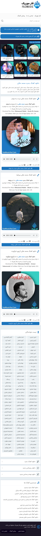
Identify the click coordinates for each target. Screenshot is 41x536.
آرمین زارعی (33, 340)
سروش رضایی (8, 392)
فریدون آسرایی (33, 418)
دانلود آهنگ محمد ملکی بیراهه (26, 175)
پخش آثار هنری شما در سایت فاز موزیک (26, 36)
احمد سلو (8, 344)
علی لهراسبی (20, 409)
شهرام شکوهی (20, 405)
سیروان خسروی (8, 396)
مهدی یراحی (33, 444)
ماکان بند (33, 425)
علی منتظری (8, 409)
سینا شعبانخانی (33, 402)
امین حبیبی (33, 337)
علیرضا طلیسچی (20, 412)
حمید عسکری (20, 376)
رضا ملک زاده (33, 386)
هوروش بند (33, 454)
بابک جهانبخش (33, 360)
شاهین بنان (20, 402)
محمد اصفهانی (8, 428)
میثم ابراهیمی (20, 448)
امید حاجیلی (20, 350)
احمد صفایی (20, 337)
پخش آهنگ (21, 16)
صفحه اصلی (21, 531)
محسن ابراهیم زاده (8, 425)
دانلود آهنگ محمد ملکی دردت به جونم (24, 99)
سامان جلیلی (20, 392)
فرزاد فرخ (20, 415)
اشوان (33, 347)
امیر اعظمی (8, 350)
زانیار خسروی (8, 389)
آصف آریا (8, 340)
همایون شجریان (8, 451)
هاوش (20, 451)
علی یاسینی (33, 412)
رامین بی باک (20, 379)
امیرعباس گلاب (20, 353)
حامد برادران (8, 370)
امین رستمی (33, 357)
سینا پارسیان (33, 399)
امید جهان (33, 350)
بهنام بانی (20, 363)
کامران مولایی (20, 418)
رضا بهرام (33, 383)
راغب (33, 379)
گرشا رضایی (33, 422)
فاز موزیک (38, 16)
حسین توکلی (33, 376)
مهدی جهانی (8, 441)
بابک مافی (20, 360)
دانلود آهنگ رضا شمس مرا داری (29, 505)
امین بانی (8, 353)
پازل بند (33, 366)
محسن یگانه (20, 428)
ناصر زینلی (33, 451)
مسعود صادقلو (20, 438)
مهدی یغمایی (20, 444)
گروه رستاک (20, 422)
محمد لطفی (20, 431)
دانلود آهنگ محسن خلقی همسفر (28, 517)
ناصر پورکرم (8, 448)
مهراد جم (8, 444)
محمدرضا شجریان (8, 431)
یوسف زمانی (20, 454)
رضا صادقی (8, 383)
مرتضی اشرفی (8, 435)
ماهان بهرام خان (20, 425)
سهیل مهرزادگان (33, 396)
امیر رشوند (33, 353)
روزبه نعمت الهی (20, 389)
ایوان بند (8, 357)
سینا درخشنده (20, 399)
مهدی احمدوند (20, 441)
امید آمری (8, 347)
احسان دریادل (20, 344)
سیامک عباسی (20, 396)
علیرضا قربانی (7, 412)
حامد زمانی (33, 373)
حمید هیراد (8, 376)
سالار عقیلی (33, 392)
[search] (2, 21)
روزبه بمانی (8, 386)
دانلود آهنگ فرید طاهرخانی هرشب (28, 514)
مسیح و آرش (7, 438)
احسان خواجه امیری (33, 344)
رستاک (8, 379)
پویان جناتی (33, 370)
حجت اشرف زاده (8, 373)
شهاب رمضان (7, 402)
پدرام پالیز (20, 366)
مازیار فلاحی (8, 422)
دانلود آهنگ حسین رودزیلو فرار (29, 497)
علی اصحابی (8, 405)
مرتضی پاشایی (33, 438)
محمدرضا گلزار (33, 435)
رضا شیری (20, 383)
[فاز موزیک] (31, 5)
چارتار (20, 370)
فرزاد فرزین (8, 415)
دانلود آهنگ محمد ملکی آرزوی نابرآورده (24, 251)
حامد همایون (20, 373)
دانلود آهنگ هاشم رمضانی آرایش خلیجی (26, 494)
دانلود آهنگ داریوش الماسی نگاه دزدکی (27, 491)
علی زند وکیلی (33, 409)
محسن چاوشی (33, 428)
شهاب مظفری (33, 405)
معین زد (33, 441)
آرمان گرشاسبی (8, 337)
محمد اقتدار (33, 431)
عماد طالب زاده (33, 415)
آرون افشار (20, 340)
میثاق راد (33, 448)
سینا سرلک (8, 399)
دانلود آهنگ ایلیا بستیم (31, 488)
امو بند (20, 347)
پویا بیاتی (8, 366)
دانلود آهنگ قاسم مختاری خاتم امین (27, 508)
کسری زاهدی (8, 418)
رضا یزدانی (20, 386)
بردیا (8, 360)
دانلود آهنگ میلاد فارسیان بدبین (28, 511)
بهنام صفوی (8, 363)
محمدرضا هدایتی (20, 435)
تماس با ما (29, 16)
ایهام (20, 357)
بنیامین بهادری (33, 363)
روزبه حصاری (33, 389)
